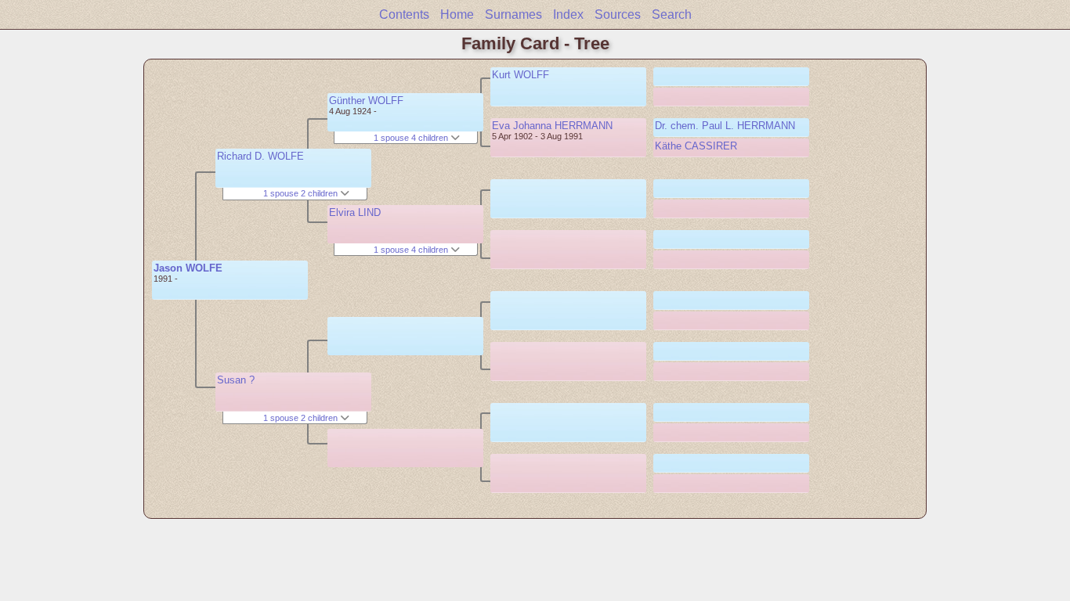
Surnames (513, 14)
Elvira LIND (355, 212)
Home (457, 14)
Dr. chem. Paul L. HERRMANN (725, 125)
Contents (404, 14)
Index (568, 14)
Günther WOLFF (366, 100)
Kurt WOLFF (520, 75)
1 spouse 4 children (412, 137)
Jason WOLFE (188, 268)
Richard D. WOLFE (260, 156)
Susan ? (236, 380)
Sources (618, 14)
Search (672, 14)
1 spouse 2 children (301, 193)
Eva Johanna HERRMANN (552, 125)
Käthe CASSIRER (696, 146)
